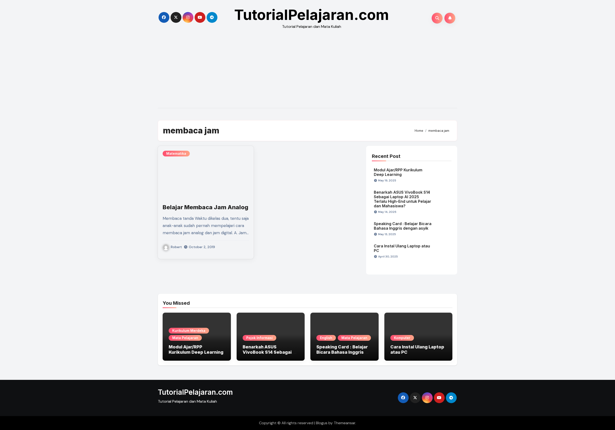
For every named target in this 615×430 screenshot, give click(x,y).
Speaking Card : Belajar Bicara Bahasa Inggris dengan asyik (402, 226)
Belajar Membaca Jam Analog (205, 207)
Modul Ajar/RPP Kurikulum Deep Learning (398, 172)
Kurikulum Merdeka (188, 330)
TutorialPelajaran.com (311, 14)
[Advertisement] (307, 72)
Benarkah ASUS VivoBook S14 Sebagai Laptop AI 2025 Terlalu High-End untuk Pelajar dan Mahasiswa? (402, 199)
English (326, 338)
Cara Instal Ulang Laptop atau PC (402, 248)
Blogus (321, 422)
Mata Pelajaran (185, 338)
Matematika (176, 153)
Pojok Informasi (259, 338)
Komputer (402, 338)
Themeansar (344, 422)
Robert (176, 247)
